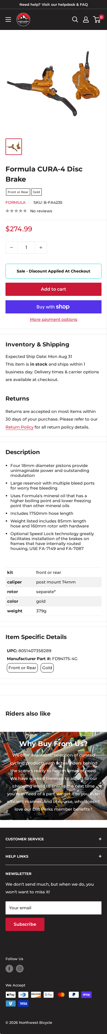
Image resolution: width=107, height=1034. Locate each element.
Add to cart (53, 289)
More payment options (53, 319)
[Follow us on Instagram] (20, 968)
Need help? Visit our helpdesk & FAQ (53, 4)
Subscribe (25, 924)
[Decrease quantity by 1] (11, 247)
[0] (97, 19)
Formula (15, 202)
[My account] (86, 19)
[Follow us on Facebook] (9, 968)
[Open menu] (8, 19)
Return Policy (19, 427)
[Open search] (75, 19)
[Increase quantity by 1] (41, 247)
